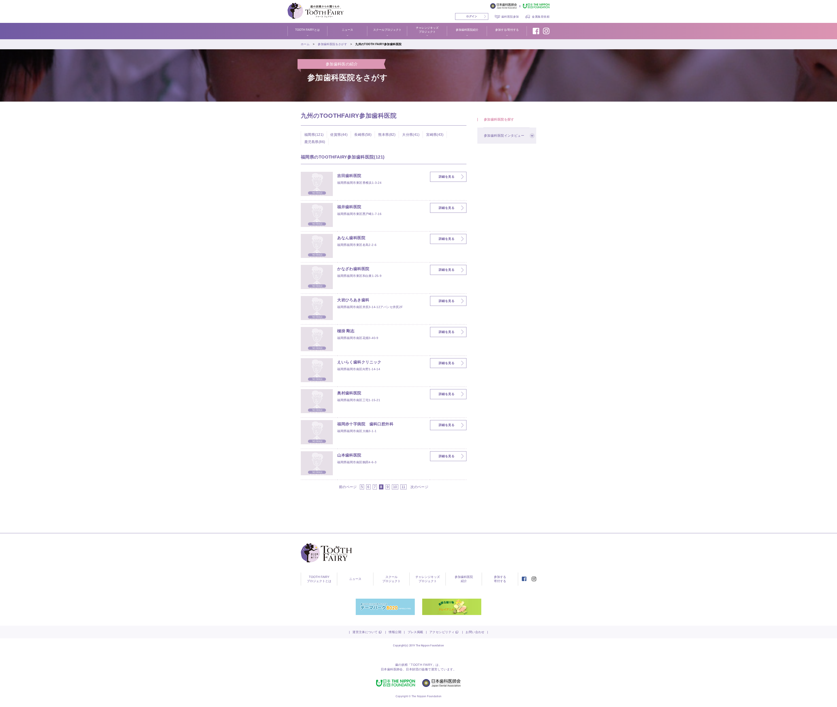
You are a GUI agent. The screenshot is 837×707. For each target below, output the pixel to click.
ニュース (355, 579)
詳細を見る (446, 176)
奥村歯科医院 (349, 393)
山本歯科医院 (349, 455)
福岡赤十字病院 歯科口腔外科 (365, 424)
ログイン (471, 16)
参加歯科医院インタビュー (504, 135)
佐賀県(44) (338, 134)
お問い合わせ (475, 632)
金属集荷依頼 (540, 16)
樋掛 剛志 (345, 331)
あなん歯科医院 (351, 238)
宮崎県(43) (434, 134)
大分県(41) (410, 134)
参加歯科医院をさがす (332, 44)
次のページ (419, 487)
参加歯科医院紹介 (464, 579)
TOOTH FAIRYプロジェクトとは (319, 579)
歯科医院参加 (510, 16)
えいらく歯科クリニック (359, 362)
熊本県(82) (386, 134)
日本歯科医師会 (392, 669)
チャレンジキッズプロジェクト (427, 579)
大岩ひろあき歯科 (353, 300)
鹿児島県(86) (314, 142)
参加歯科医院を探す (499, 119)
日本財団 (412, 669)
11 (403, 487)
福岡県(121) (313, 134)
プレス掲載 (415, 632)
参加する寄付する (500, 579)
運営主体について (365, 632)
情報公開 (395, 632)
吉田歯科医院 (349, 176)
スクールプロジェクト (391, 579)
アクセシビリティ (441, 632)
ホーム (305, 44)
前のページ (348, 487)
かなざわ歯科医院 (353, 269)
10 (395, 487)
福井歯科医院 (349, 207)
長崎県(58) (362, 134)
